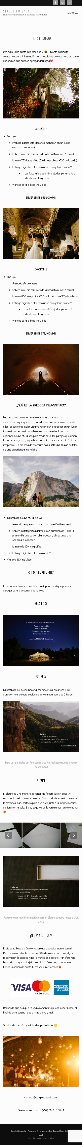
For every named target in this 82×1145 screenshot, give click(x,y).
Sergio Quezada (16, 11)
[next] (73, 835)
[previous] (8, 835)
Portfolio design (34, 1138)
